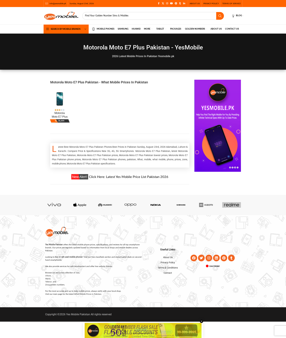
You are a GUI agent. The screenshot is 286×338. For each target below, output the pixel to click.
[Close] (208, 132)
